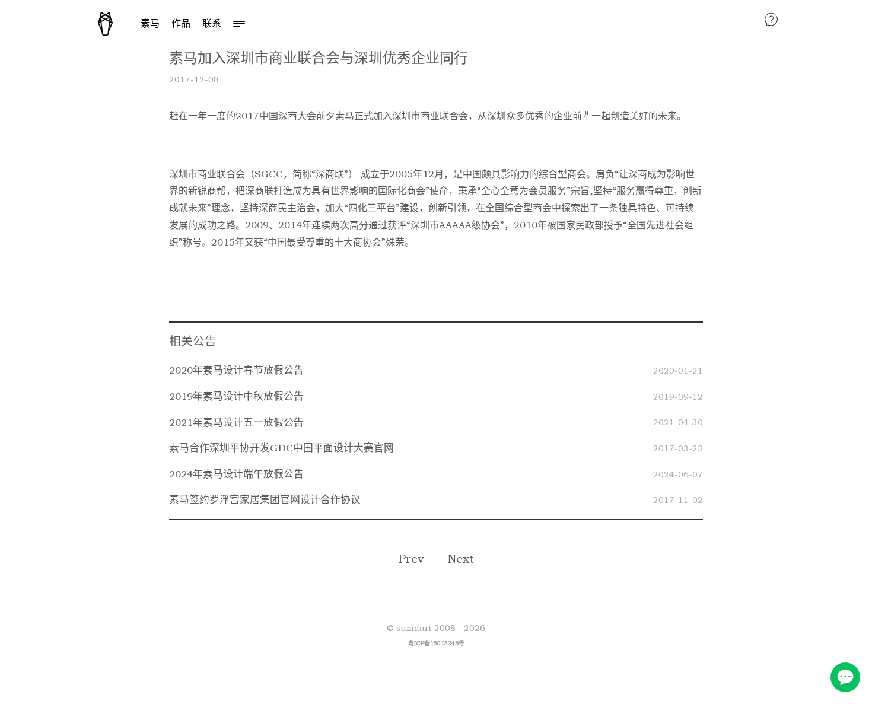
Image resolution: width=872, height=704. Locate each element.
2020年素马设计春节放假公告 (236, 370)
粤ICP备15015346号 (436, 643)
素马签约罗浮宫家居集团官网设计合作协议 (265, 499)
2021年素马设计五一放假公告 (236, 422)
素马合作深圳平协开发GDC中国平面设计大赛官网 (281, 448)
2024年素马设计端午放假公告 (236, 474)
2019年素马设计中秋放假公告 (236, 396)
